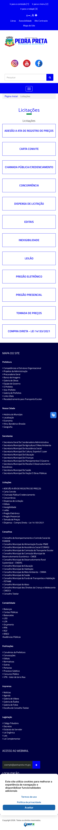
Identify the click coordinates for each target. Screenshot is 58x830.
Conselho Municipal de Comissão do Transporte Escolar (28, 550)
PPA (5, 627)
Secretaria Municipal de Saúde (17, 470)
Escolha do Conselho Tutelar (16, 707)
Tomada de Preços (29, 313)
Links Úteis (8, 396)
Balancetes (8, 615)
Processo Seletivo (11, 670)
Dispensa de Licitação (29, 204)
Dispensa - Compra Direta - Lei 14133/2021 (23, 522)
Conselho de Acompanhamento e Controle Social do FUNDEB (26, 539)
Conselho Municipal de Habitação (18, 568)
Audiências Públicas (12, 636)
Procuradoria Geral (11, 374)
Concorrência (29, 185)
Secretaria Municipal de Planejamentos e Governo (26, 460)
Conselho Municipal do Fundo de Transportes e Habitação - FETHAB (28, 580)
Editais (29, 222)
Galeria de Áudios (11, 701)
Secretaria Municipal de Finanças (18, 457)
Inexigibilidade (29, 240)
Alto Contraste (41, 20)
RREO (6, 633)
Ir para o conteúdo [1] (19, 4)
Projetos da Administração (15, 371)
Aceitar (29, 807)
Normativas (8, 661)
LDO (5, 618)
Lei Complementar (11, 738)
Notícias (7, 692)
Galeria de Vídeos (11, 698)
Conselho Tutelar (11, 593)
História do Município (12, 414)
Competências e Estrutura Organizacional (22, 368)
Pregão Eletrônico (29, 276)
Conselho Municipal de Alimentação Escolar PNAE (25, 544)
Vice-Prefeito (9, 389)
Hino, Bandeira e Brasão (14, 423)
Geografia (7, 426)
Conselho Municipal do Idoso (16, 584)
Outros (6, 664)
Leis (5, 735)
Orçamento (8, 624)
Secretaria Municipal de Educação (18, 454)
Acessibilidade (25, 20)
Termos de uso (29, 796)
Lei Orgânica (9, 732)
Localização (8, 417)
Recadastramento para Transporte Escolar (22, 399)
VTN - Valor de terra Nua (14, 677)
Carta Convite (29, 149)
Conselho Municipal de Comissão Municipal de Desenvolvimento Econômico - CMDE (23, 555)
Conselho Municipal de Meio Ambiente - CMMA (24, 572)
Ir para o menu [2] (40, 4)
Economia (8, 420)
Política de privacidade (29, 802)
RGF (5, 630)
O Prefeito (8, 386)
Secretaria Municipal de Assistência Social (22, 448)
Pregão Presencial (29, 295)
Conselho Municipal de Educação (18, 565)
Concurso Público (11, 674)
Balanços (7, 609)
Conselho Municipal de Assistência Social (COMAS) (26, 547)
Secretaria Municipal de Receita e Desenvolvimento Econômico (26, 465)
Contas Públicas (10, 612)
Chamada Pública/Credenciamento (29, 167)
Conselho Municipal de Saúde (16, 575)
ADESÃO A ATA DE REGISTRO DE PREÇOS (29, 131)
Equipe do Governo (11, 383)
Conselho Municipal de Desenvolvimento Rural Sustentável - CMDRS (24, 561)
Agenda (6, 695)
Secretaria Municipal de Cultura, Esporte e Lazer (25, 451)
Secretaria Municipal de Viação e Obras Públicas (25, 473)
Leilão (29, 258)
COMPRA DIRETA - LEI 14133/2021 (29, 331)
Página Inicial (11, 96)
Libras (13, 20)
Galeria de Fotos (10, 704)
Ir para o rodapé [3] (29, 8)
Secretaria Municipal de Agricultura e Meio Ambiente (27, 445)
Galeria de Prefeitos (12, 392)
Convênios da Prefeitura (14, 652)
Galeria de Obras (10, 380)
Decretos (7, 726)
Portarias (7, 667)
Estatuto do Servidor (12, 729)
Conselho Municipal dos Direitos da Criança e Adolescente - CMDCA (29, 589)
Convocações (9, 655)
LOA (5, 621)
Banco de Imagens (11, 377)
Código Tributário (11, 723)
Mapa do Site (29, 25)
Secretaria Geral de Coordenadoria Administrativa (26, 442)
